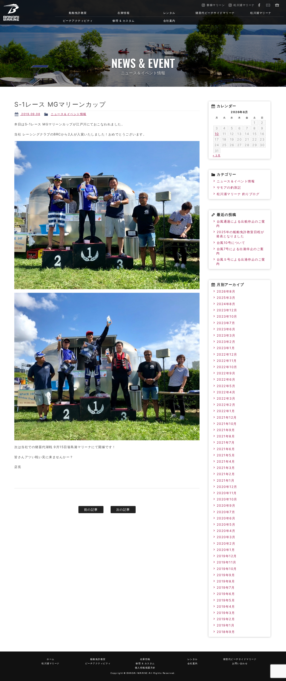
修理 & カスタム (123, 20)
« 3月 (217, 155)
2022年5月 (226, 386)
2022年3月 (226, 398)
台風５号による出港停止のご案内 (240, 261)
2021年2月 (226, 474)
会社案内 (169, 20)
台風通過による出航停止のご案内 (240, 223)
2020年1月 (226, 550)
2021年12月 (227, 417)
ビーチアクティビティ (78, 20)
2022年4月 (226, 392)
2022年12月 (227, 354)
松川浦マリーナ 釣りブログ (238, 194)
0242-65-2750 (277, 5)
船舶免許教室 (78, 13)
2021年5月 (226, 455)
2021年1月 (226, 480)
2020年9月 (226, 505)
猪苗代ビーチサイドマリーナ (215, 13)
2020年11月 (227, 493)
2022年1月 (226, 411)
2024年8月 (226, 304)
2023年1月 (226, 348)
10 (217, 134)
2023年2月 (226, 342)
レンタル (169, 13)
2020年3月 (226, 537)
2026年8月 (226, 291)
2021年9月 (226, 430)
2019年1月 (226, 625)
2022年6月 (226, 379)
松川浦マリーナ (260, 13)
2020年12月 (227, 487)
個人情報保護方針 (145, 667)
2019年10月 (227, 569)
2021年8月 (226, 436)
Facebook (259, 5)
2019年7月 (226, 587)
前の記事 (91, 509)
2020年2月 (226, 543)
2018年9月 (226, 632)
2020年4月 (226, 531)
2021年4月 (226, 461)
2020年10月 (227, 499)
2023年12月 (227, 310)
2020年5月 (226, 524)
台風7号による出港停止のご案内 (240, 251)
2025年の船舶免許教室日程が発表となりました (240, 234)
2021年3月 (226, 468)
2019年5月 (226, 600)
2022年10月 (227, 367)
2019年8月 (226, 581)
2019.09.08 (30, 114)
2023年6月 (226, 329)
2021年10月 (227, 424)
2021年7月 (226, 442)
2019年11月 (226, 562)
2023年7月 (226, 323)
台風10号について (231, 243)
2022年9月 (226, 373)
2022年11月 (227, 361)
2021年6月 (226, 449)
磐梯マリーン (23, 12)
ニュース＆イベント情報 (68, 114)
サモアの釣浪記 (229, 187)
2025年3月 (226, 297)
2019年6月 (226, 594)
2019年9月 (226, 575)
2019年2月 (226, 619)
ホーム (51, 659)
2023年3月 (226, 335)
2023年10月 (227, 316)
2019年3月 (226, 613)
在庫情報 (124, 13)
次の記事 (123, 509)
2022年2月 (226, 405)
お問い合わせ (268, 5)
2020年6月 (226, 518)
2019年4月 (226, 606)
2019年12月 (227, 556)
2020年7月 (226, 512)
